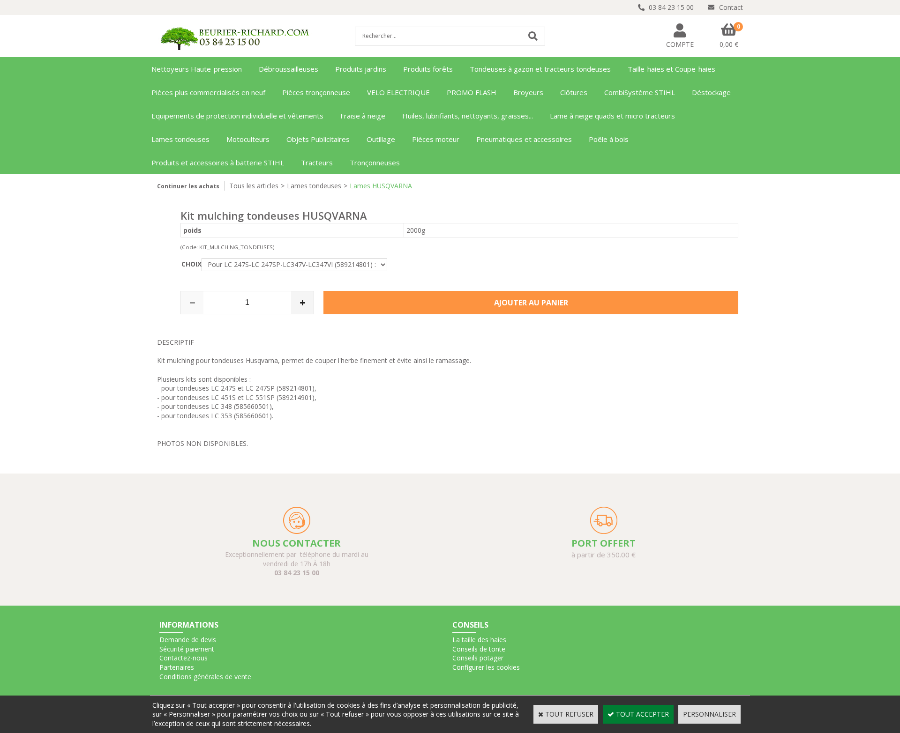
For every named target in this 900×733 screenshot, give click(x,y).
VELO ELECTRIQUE (398, 92)
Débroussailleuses (288, 69)
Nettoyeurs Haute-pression (196, 69)
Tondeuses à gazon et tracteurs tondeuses (540, 69)
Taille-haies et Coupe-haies (671, 69)
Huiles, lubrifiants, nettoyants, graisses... (467, 115)
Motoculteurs (248, 139)
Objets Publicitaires (318, 139)
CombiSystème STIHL (639, 92)
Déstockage (711, 92)
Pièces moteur (435, 139)
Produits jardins (360, 69)
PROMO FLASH (471, 92)
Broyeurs (528, 92)
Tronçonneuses (375, 162)
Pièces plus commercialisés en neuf (208, 92)
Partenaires (176, 667)
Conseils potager (477, 657)
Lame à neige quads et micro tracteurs (612, 115)
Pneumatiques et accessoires (524, 139)
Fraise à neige (362, 115)
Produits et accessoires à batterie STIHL (217, 162)
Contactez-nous (183, 657)
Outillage (381, 139)
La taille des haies (479, 639)
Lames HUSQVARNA (381, 185)
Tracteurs (317, 162)
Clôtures (573, 92)
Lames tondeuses (180, 139)
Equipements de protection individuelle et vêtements (237, 115)
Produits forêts (428, 69)
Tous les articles (253, 185)
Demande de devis (187, 639)
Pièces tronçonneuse (316, 92)
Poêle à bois (609, 139)
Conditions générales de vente (205, 676)
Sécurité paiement (186, 648)
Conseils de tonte (478, 648)
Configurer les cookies (486, 667)
